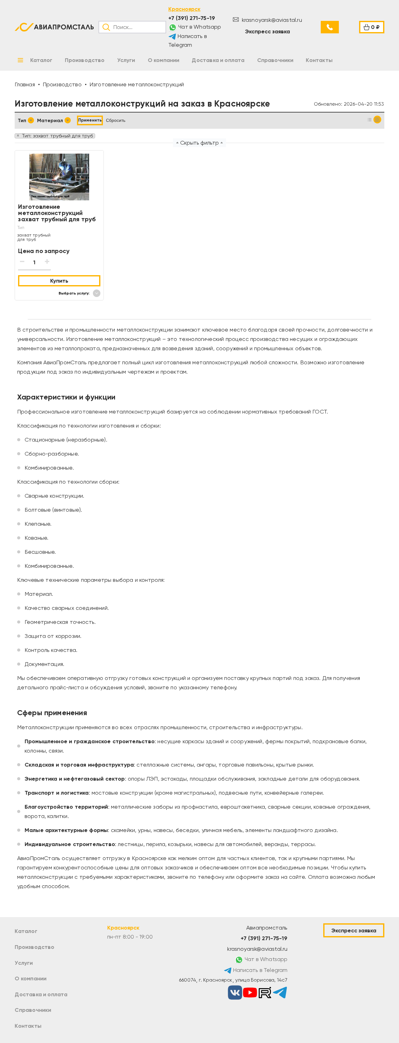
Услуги (24, 962)
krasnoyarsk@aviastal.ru (271, 20)
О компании (30, 978)
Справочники (33, 1010)
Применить (90, 120)
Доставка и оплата (41, 994)
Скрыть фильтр (199, 143)
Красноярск (184, 9)
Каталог (26, 931)
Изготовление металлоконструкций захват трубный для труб (57, 213)
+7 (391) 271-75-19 (191, 18)
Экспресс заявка (267, 31)
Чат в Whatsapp (199, 27)
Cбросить (115, 120)
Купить (59, 280)
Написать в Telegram (187, 40)
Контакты (28, 1025)
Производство (34, 947)
